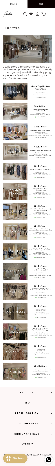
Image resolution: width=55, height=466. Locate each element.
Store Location (26, 413)
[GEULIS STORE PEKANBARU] (27, 279)
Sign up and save (26, 434)
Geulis (13, 3)
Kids (41, 3)
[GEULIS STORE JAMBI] (27, 179)
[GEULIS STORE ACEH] (27, 239)
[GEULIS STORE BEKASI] (27, 99)
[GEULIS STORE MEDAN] (27, 339)
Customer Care (27, 423)
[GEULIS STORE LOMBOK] (27, 379)
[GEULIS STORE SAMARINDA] (27, 359)
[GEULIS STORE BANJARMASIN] (27, 319)
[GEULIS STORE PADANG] (27, 139)
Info (27, 402)
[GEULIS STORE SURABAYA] (27, 159)
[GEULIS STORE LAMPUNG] (27, 299)
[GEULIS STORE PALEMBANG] (27, 219)
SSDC (33, 464)
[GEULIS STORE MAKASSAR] (27, 119)
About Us (26, 392)
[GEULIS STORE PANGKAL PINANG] (27, 199)
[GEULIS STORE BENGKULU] (27, 259)
